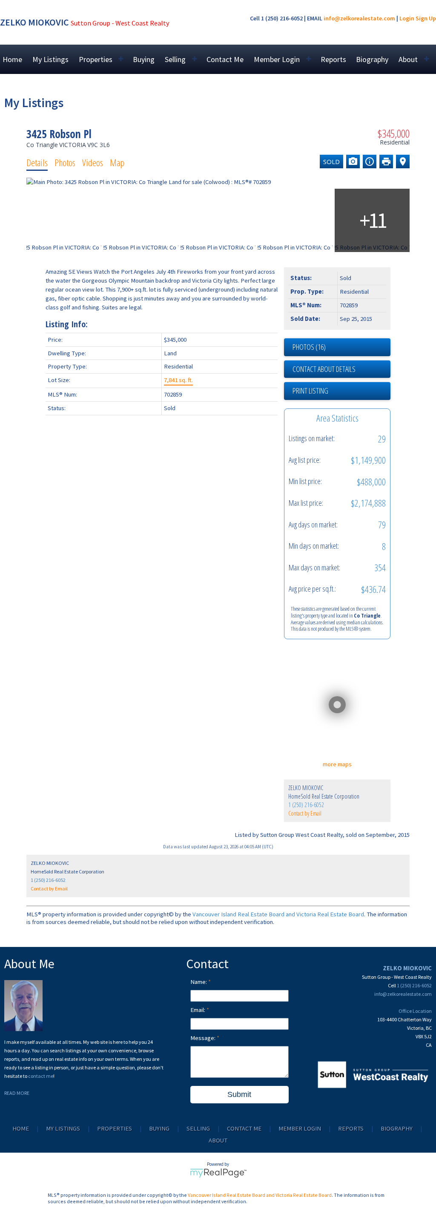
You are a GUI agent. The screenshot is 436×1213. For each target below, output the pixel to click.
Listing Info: (67, 324)
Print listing (310, 390)
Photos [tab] (64, 162)
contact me (40, 1076)
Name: (199, 982)
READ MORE (16, 1093)
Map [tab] (117, 162)
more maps (337, 764)
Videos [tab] (92, 162)
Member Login (299, 1128)
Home (12, 59)
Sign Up (426, 18)
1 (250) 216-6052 (306, 805)
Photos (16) (309, 347)
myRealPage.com (218, 1173)
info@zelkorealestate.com (359, 18)
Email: (198, 1010)
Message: (203, 1038)
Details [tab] (37, 162)
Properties (114, 1128)
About (218, 1140)
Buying (144, 59)
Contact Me (225, 59)
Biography (372, 59)
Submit (239, 1094)
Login (406, 18)
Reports (333, 59)
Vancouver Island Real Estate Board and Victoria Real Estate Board (278, 914)
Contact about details (324, 369)
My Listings (50, 59)
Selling (198, 1128)
